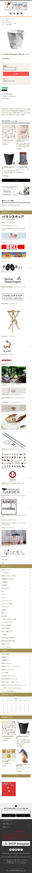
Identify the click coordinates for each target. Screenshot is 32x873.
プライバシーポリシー (21, 861)
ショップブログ (17, 862)
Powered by (8, 870)
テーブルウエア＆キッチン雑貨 (11, 23)
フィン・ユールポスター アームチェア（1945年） (8, 761)
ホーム (3, 18)
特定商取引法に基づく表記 (9, 81)
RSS (22, 862)
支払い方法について (10, 859)
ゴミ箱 (7, 20)
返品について (6, 78)
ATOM (24, 862)
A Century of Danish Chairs (8, 140)
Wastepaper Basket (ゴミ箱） (8, 168)
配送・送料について (18, 859)
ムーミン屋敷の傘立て (20, 167)
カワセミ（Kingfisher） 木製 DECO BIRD (22, 765)
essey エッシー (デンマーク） (11, 18)
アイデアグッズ (8, 21)
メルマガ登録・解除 (10, 862)
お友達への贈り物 (9, 24)
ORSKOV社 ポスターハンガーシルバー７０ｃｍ (22, 141)
